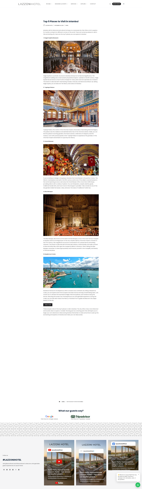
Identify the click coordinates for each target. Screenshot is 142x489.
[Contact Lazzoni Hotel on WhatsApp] (137, 484)
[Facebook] (4, 469)
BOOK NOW (116, 4)
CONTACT (93, 4)
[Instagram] (7, 469)
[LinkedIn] (10, 469)
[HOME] (59, 401)
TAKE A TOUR (48, 304)
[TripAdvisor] (15, 469)
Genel (66, 25)
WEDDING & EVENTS (60, 4)
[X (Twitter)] (18, 469)
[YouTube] (13, 469)
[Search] (110, 4)
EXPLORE (83, 4)
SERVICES (73, 4)
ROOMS (48, 4)
